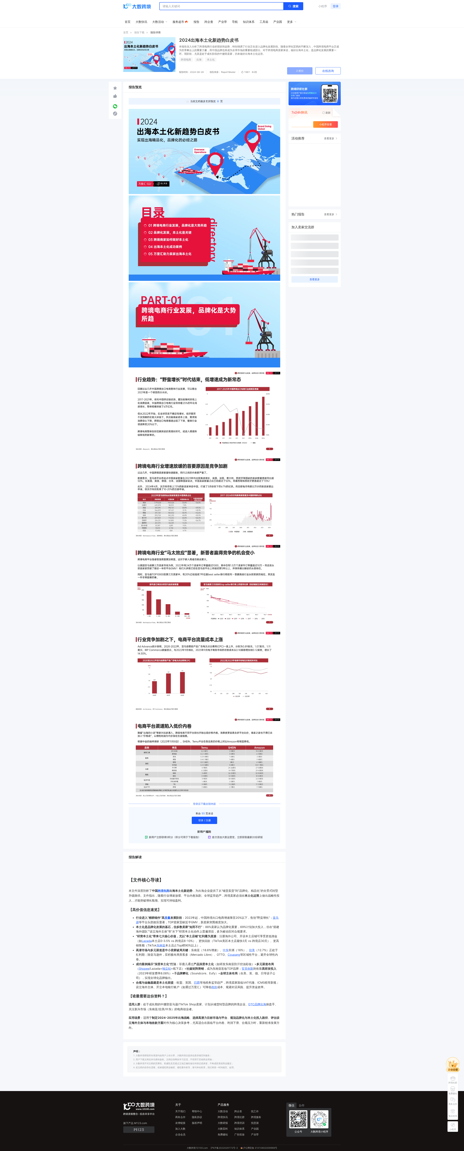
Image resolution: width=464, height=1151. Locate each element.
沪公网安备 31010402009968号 (260, 1147)
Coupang (234, 954)
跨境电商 (186, 59)
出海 (199, 59)
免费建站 (223, 1134)
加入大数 (180, 1128)
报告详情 (155, 32)
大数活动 (223, 1111)
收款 (214, 987)
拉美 (252, 950)
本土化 (211, 59)
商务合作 (180, 1117)
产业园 (255, 1128)
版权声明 (197, 1122)
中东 (226, 950)
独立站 (166, 968)
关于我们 (180, 1111)
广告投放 (239, 1134)
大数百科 (223, 1128)
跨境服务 (256, 1117)
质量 (167, 917)
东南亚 (161, 945)
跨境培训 (239, 1122)
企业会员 (180, 1134)
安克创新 (247, 968)
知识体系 (239, 1128)
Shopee (144, 968)
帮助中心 (197, 1111)
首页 (125, 32)
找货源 (255, 1122)
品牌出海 (260, 1004)
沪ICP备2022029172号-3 (224, 1147)
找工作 (255, 1111)
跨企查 (238, 1111)
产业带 (255, 1134)
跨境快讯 (223, 1117)
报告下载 (139, 32)
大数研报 (223, 1122)
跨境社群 (239, 1117)
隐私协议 (197, 1117)
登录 (336, 6)
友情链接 (180, 1122)
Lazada (147, 941)
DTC (251, 1004)
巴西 (197, 982)
